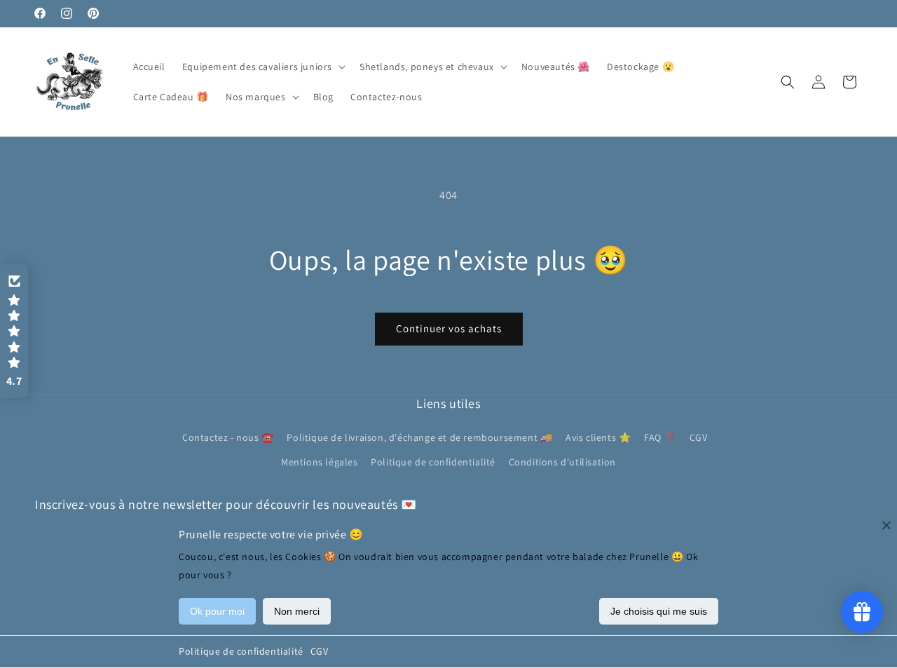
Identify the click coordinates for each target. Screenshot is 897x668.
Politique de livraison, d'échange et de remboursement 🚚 (419, 437)
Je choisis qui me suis (658, 611)
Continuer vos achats (449, 328)
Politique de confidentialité (241, 651)
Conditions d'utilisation (562, 462)
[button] (262, 66)
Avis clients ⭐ (598, 437)
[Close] (886, 525)
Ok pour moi (217, 611)
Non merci (297, 611)
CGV (319, 651)
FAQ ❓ (660, 437)
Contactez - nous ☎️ (228, 437)
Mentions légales (319, 462)
